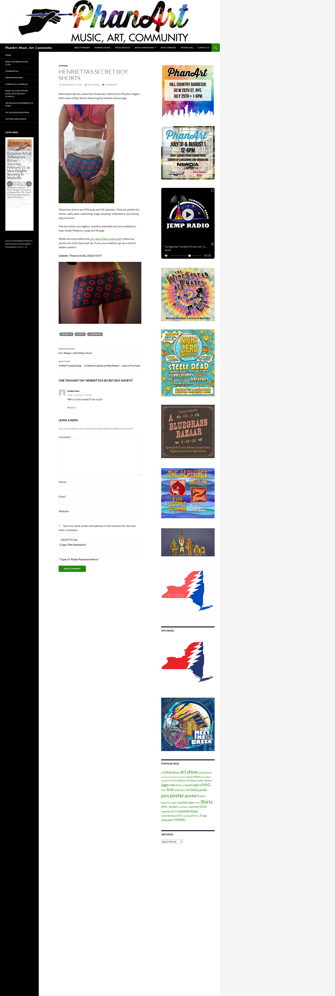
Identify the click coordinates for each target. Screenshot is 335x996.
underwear (95, 334)
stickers (173, 806)
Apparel (63, 65)
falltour (182, 780)
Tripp (203, 815)
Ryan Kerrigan (169, 802)
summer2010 (198, 806)
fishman (191, 780)
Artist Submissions (144, 47)
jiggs (165, 784)
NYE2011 (180, 790)
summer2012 (169, 811)
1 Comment (111, 84)
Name (63, 481)
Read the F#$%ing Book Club (16, 63)
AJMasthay (171, 772)
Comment (65, 437)
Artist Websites (168, 47)
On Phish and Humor (15, 119)
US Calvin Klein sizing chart (106, 238)
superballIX (188, 815)
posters (192, 795)
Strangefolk (11, 71)
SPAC (164, 806)
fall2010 (164, 780)
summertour (187, 811)
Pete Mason (93, 84)
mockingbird (193, 785)
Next (29, 184)
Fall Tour (173, 780)
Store (8, 55)
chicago (189, 776)
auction (164, 777)
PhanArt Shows (102, 47)
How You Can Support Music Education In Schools (16, 93)
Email (63, 496)
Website (64, 511)
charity (182, 777)
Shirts (207, 802)
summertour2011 (172, 815)
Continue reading (18, 209)
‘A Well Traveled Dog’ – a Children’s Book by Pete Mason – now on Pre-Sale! (99, 363)
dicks (197, 776)
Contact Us (203, 47)
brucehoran (173, 777)
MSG (206, 784)
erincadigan (206, 777)
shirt (197, 802)
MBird (173, 785)
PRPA (202, 796)
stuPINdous (184, 807)
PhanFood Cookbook (16, 84)
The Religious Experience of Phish (19, 104)
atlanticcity (205, 772)
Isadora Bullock (204, 780)
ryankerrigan (186, 802)
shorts (80, 334)
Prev (10, 184)
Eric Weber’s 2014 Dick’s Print (75, 351)
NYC (163, 790)
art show (189, 772)
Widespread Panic (14, 77)
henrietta (67, 334)
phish (203, 790)
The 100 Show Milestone (17, 112)
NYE (170, 790)
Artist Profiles (122, 47)
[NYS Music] (188, 662)
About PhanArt (82, 47)
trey (197, 815)
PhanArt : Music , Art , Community (28, 48)
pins (165, 795)
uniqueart (167, 820)
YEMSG (179, 820)
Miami (181, 785)
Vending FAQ (187, 47)
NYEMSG (192, 790)
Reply (73, 407)
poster (177, 795)
